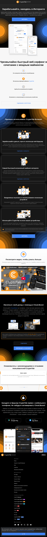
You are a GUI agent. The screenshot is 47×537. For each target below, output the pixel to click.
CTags (15, 510)
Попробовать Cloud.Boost (23, 348)
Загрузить (24, 19)
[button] (21, 387)
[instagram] (28, 525)
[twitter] (24, 525)
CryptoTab (31, 81)
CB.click (15, 514)
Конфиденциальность (18, 487)
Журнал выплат (17, 481)
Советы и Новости (17, 476)
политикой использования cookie (25, 530)
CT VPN (15, 512)
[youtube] (31, 525)
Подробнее (24, 343)
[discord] (15, 525)
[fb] (18, 525)
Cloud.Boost (14, 308)
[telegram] (21, 525)
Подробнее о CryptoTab (24, 103)
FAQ (15, 465)
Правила (15, 483)
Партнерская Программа (18, 469)
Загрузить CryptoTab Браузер (19, 463)
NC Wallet (16, 474)
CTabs (15, 519)
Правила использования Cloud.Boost (21, 485)
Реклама (15, 492)
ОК (24, 533)
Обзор (15, 460)
